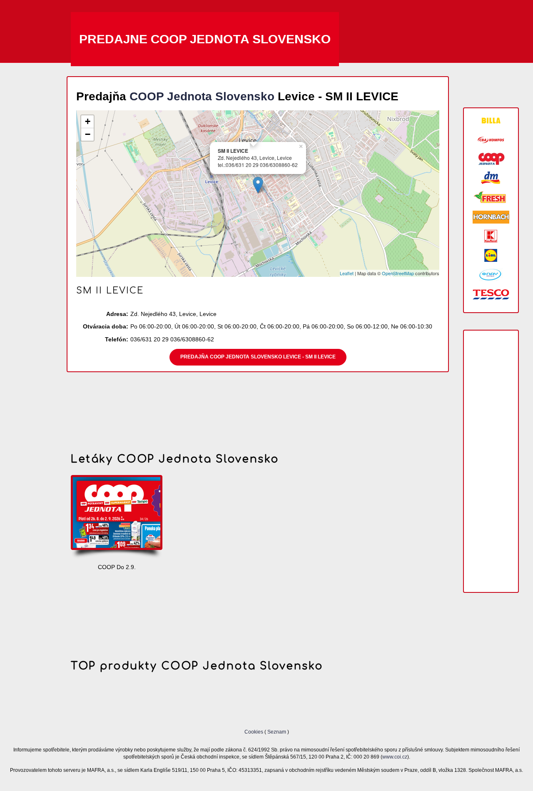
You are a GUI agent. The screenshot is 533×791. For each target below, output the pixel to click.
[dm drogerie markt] (491, 178)
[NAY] (491, 274)
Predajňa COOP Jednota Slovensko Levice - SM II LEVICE (258, 357)
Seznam (276, 731)
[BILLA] (491, 120)
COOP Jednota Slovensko (202, 96)
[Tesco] (491, 293)
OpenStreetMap (398, 273)
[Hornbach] (491, 217)
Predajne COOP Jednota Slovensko (205, 39)
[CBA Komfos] (491, 139)
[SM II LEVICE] (258, 185)
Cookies (254, 731)
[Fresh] (491, 197)
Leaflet (347, 273)
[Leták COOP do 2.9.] (116, 517)
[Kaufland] (491, 236)
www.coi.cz (394, 756)
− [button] (87, 134)
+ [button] (87, 121)
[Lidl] (491, 255)
